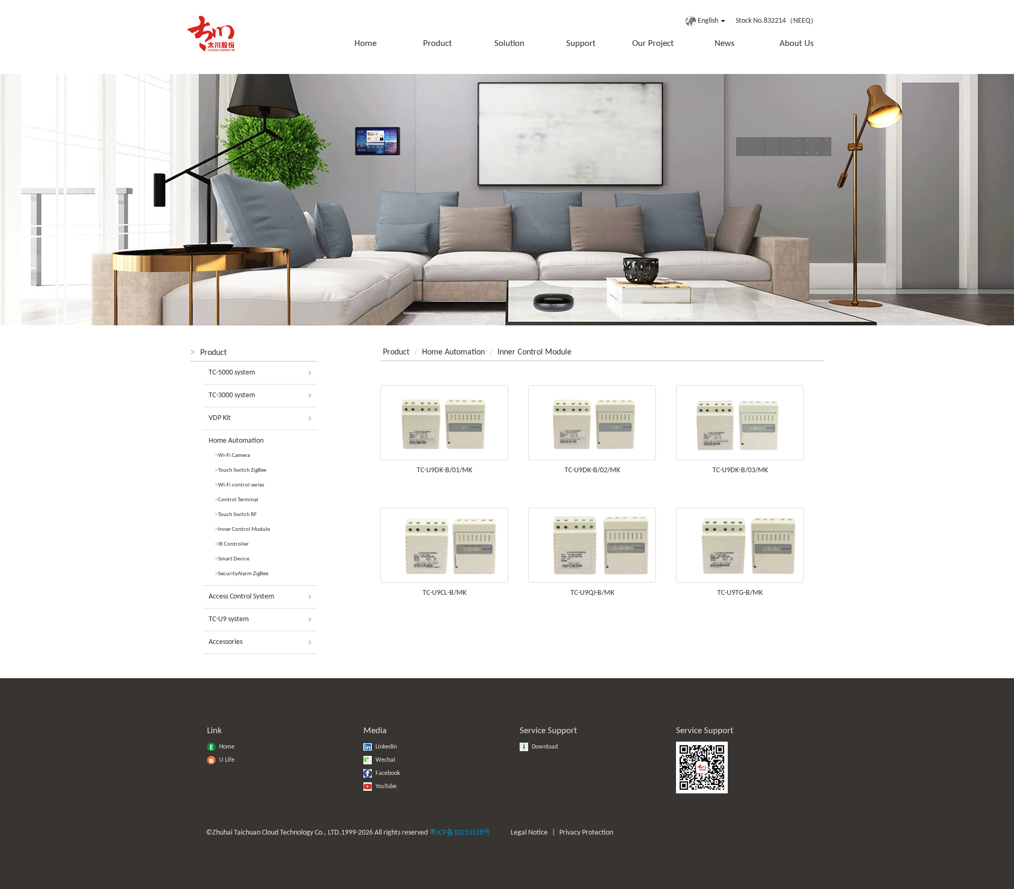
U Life (226, 760)
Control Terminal (236, 499)
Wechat (385, 760)
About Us (797, 43)
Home (365, 43)
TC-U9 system (229, 619)
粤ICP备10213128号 (460, 833)
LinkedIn (385, 747)
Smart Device (232, 558)
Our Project (653, 43)
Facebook (387, 773)
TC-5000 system (232, 373)
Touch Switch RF (236, 514)
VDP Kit (220, 418)
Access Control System (241, 597)
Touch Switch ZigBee (240, 469)
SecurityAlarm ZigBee (241, 573)
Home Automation (236, 441)
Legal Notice (529, 833)
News (725, 43)
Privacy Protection (586, 833)
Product (437, 43)
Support (581, 43)
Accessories (225, 642)
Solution (509, 43)
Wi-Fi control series (239, 484)
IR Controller (232, 543)
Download (544, 747)
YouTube (385, 786)
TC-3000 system (232, 395)
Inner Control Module (242, 529)
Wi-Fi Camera (232, 455)
